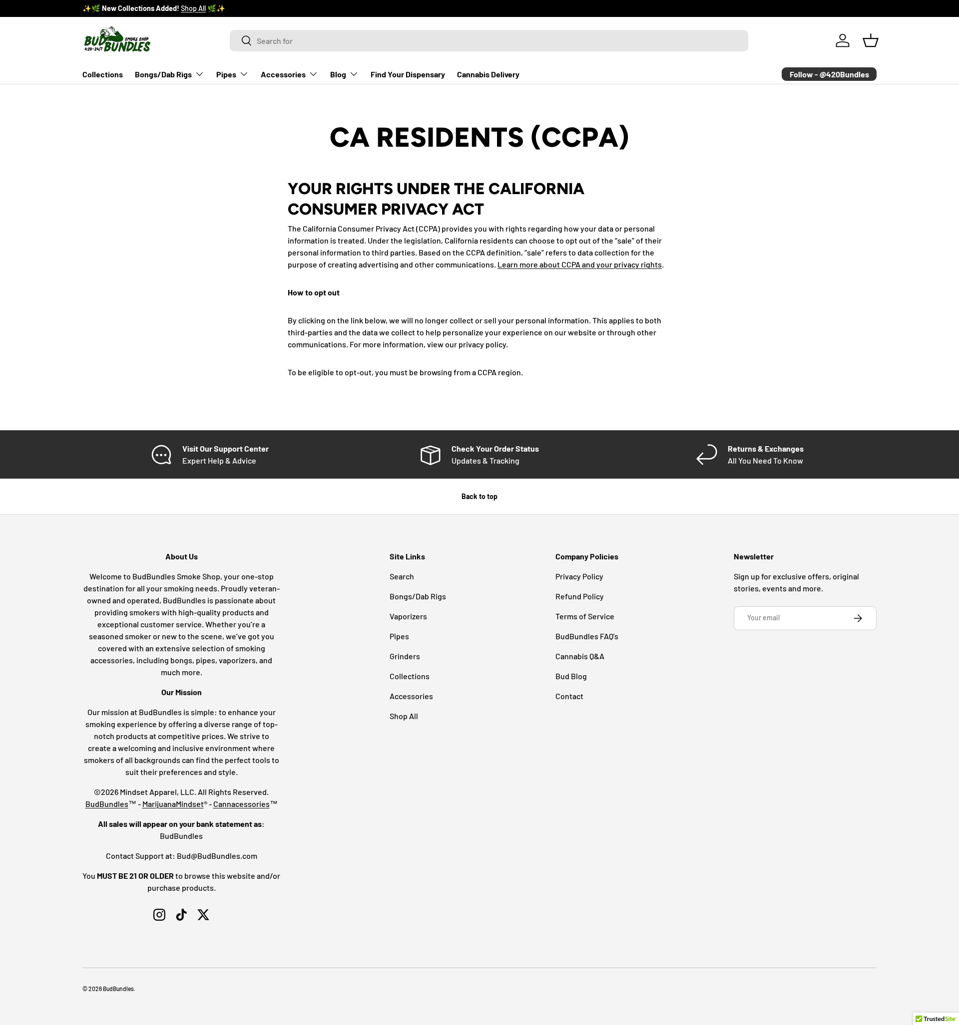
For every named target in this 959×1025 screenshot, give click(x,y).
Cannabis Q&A (579, 656)
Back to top (479, 496)
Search (402, 576)
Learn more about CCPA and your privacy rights (579, 264)
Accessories (283, 74)
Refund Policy (579, 596)
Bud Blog (571, 676)
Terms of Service (584, 616)
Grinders (405, 656)
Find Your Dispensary (408, 74)
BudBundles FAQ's (586, 636)
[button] (871, 40)
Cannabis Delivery (488, 74)
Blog (338, 74)
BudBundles (106, 803)
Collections (102, 74)
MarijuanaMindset (173, 803)
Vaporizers (408, 616)
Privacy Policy (579, 576)
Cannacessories (241, 803)
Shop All (193, 8)
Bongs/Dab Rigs (163, 74)
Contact (569, 696)
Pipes (226, 74)
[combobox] (489, 40)
